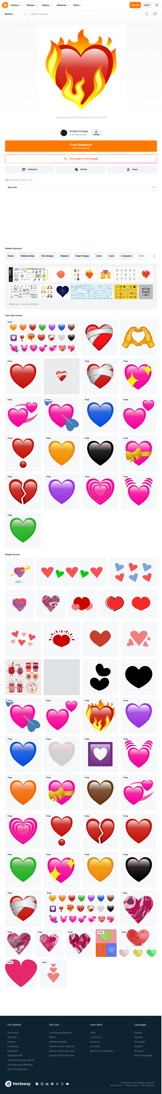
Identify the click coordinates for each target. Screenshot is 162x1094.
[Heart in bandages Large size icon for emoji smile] (99, 337)
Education (12, 1050)
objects (64, 255)
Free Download (79, 146)
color (99, 255)
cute (111, 255)
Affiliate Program (58, 1041)
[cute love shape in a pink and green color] (71, 572)
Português (137, 1041)
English (136, 1032)
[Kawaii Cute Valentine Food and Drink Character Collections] (23, 677)
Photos (30, 5)
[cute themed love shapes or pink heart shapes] (23, 639)
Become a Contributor (101, 1050)
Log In (145, 5)
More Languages (141, 1055)
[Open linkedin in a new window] (47, 1083)
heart (11, 255)
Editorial (61, 5)
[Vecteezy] (5, 5)
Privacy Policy (129, 1085)
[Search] (144, 14)
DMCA (52, 1037)
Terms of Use (114, 1085)
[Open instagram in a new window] (42, 1083)
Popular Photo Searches (61, 1050)
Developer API (14, 1055)
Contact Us (95, 1037)
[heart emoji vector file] (23, 376)
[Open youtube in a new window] (67, 1083)
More (76, 5)
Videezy (11, 1041)
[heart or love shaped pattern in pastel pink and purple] (133, 572)
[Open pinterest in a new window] (52, 1083)
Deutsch (136, 1046)
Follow (95, 134)
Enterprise (12, 1046)
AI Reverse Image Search (20, 1060)
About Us (95, 1041)
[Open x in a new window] (62, 1083)
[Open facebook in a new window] (37, 1083)
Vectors (15, 5)
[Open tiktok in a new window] (57, 1083)
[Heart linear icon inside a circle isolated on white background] (62, 677)
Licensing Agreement (60, 1032)
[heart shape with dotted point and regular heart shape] (128, 603)
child (141, 255)
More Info (12, 187)
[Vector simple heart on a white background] (100, 639)
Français (136, 1050)
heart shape (82, 255)
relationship (27, 255)
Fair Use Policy (145, 1085)
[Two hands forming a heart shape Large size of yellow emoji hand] (138, 337)
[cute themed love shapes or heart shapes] (82, 603)
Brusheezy (12, 1032)
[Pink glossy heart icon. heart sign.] (21, 973)
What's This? (27, 180)
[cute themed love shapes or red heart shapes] (62, 639)
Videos (45, 5)
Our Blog (94, 1046)
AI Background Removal (19, 1064)
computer (126, 255)
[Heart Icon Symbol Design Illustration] (100, 677)
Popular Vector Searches (62, 1046)
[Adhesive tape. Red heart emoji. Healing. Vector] (62, 376)
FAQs (92, 1032)
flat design (47, 255)
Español (136, 1037)
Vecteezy (11, 1037)
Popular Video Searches (61, 1055)
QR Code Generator (17, 1069)
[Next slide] (149, 256)
